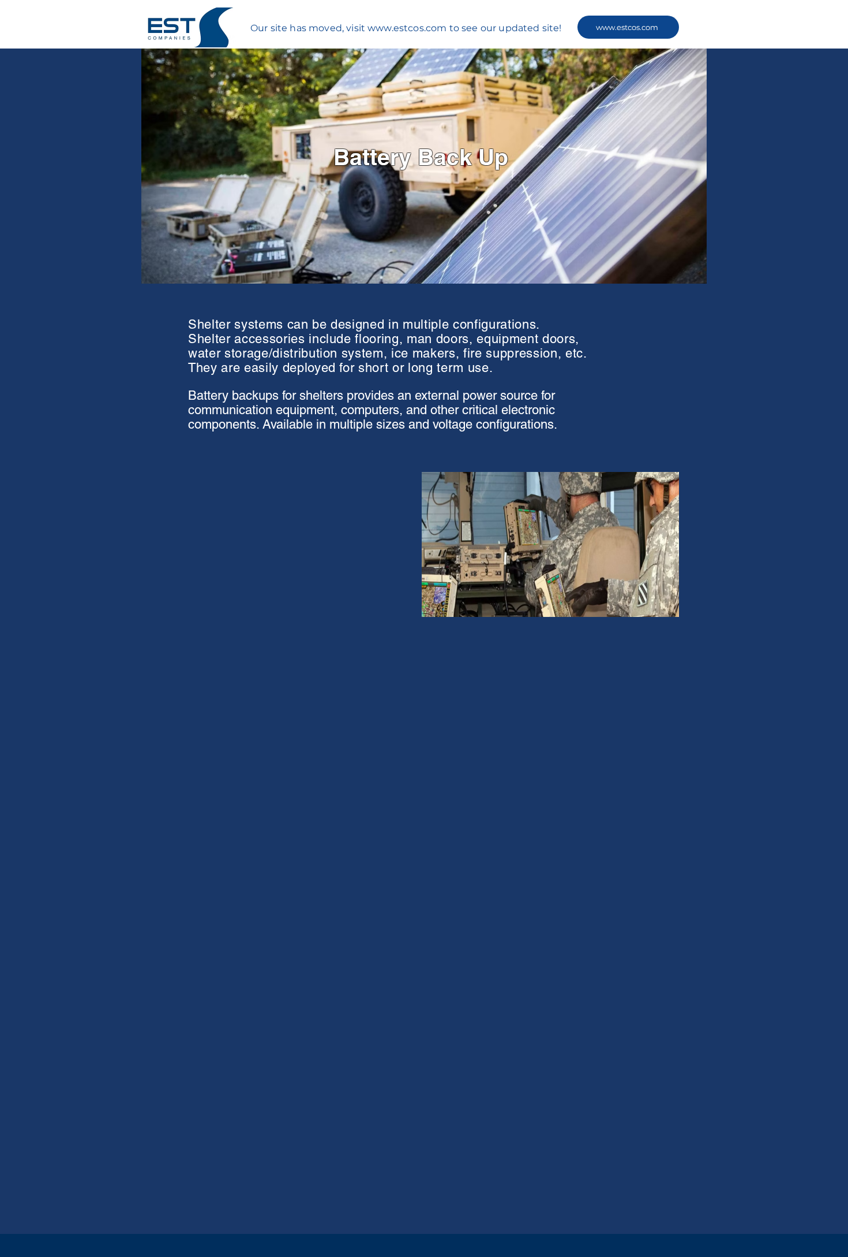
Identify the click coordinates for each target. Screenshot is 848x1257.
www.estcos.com (406, 28)
